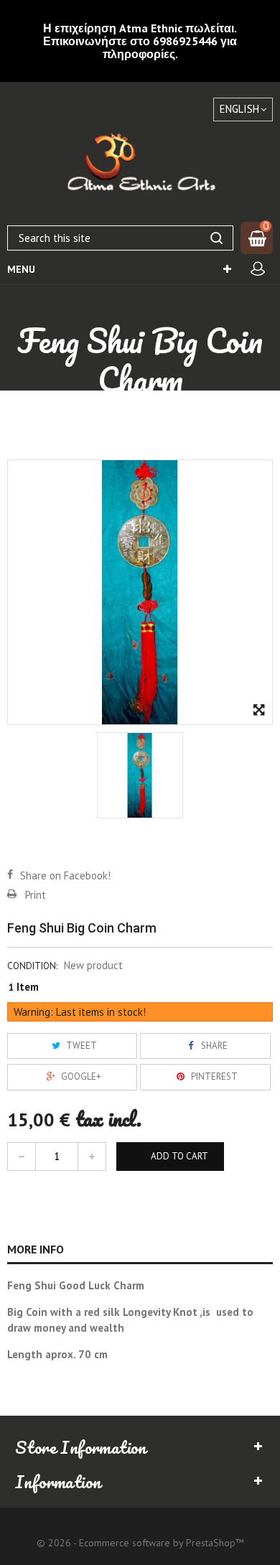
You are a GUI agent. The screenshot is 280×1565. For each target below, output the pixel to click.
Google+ (80, 1076)
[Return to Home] (39, 417)
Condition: (32, 966)
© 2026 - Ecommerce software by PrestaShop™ (140, 1542)
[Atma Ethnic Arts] (140, 164)
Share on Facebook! (65, 875)
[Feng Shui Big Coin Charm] (140, 775)
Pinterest (213, 1076)
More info (35, 1249)
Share (213, 1046)
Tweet (80, 1046)
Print (35, 895)
